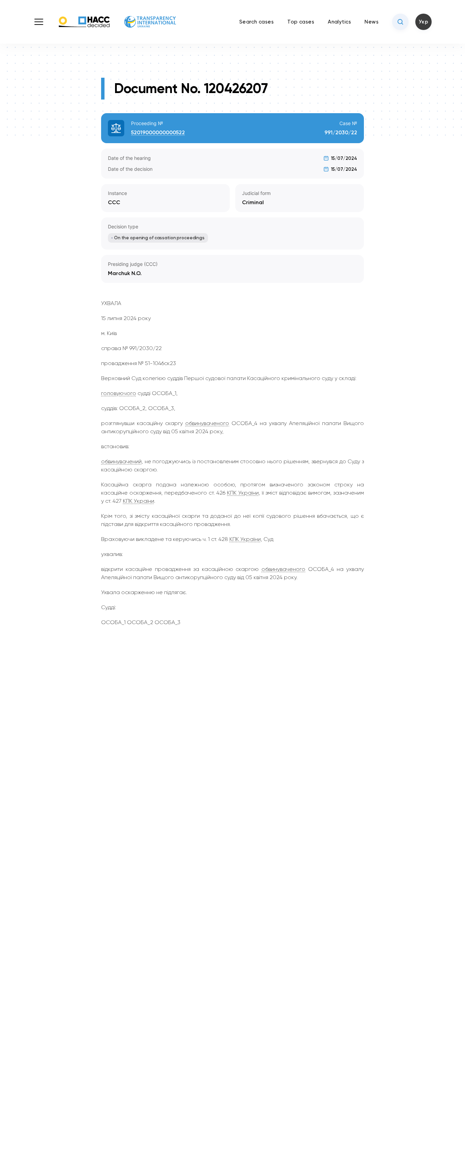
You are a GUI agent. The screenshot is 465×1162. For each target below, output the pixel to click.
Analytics (339, 22)
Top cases (300, 22)
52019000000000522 (158, 132)
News (372, 22)
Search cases (256, 22)
